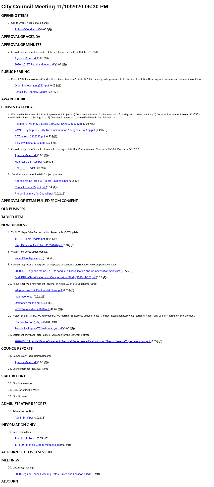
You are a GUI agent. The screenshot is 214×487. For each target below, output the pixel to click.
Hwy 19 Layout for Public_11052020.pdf (39, 245)
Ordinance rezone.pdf (28, 303)
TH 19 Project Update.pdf (30, 239)
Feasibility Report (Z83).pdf (31, 91)
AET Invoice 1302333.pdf (30, 136)
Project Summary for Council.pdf (34, 193)
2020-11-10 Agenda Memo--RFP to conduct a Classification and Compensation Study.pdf (68, 271)
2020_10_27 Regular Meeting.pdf (35, 64)
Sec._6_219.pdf (24, 168)
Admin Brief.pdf (24, 417)
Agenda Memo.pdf (26, 58)
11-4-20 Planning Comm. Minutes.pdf (37, 444)
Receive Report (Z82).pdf (30, 322)
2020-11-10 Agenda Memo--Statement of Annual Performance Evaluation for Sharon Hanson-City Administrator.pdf (83, 341)
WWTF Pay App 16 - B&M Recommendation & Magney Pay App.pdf (55, 130)
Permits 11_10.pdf (26, 438)
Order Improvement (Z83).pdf (32, 85)
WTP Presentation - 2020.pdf (32, 309)
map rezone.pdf (24, 296)
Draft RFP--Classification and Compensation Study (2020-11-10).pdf (55, 277)
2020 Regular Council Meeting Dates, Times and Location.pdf (51, 474)
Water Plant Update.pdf (29, 258)
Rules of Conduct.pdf (27, 29)
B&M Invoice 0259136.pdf (30, 142)
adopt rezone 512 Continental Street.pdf (39, 290)
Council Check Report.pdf (30, 187)
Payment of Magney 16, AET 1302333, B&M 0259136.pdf (49, 123)
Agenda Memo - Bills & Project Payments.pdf (42, 180)
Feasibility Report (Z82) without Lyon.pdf (39, 328)
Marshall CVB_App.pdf (29, 161)
